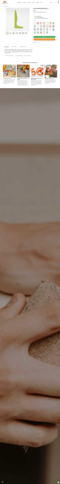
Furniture (29, 2)
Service (41, 2)
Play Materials (19, 2)
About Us (33, 2)
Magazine (37, 2)
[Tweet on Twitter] (38, 42)
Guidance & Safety (23, 46)
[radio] (34, 23)
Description (7, 46)
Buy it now (44, 39)
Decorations (25, 2)
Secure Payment (28, 55)
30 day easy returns (20, 55)
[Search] (54, 2)
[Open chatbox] (58, 482)
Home (2, 6)
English (51, 2)
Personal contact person (10, 55)
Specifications (14, 46)
